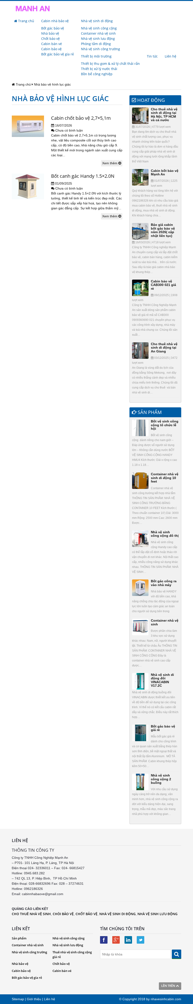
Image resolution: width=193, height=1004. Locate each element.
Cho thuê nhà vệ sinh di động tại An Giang (164, 347)
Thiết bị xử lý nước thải (99, 68)
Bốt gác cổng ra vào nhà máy (164, 583)
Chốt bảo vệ (50, 38)
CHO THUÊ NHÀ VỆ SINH (31, 914)
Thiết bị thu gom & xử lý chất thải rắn (110, 63)
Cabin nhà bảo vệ (55, 21)
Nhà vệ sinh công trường (100, 49)
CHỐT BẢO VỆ (86, 914)
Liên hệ (170, 56)
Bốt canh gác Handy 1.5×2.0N (82, 176)
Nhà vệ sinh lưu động (98, 38)
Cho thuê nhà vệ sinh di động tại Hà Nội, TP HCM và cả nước (164, 114)
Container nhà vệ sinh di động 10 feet (164, 477)
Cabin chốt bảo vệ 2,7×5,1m (81, 118)
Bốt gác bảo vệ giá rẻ (163, 728)
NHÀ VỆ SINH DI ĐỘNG (117, 914)
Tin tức (152, 56)
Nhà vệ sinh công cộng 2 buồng (161, 779)
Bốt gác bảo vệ (52, 28)
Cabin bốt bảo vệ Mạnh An (164, 172)
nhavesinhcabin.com (166, 999)
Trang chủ (25, 21)
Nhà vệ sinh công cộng (99, 28)
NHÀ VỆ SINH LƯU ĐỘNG (157, 914)
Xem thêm (110, 163)
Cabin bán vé (51, 43)
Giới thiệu (34, 999)
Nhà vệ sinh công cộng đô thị (165, 533)
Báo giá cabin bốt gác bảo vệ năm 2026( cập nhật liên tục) (163, 230)
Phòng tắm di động (96, 43)
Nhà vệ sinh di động (97, 21)
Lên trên (168, 985)
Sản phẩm (19, 938)
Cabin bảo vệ (51, 49)
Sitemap (18, 999)
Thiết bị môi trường (96, 56)
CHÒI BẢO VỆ (63, 914)
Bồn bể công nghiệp (97, 74)
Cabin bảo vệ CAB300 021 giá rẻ (163, 284)
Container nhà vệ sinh (98, 33)
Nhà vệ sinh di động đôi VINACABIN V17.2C (162, 680)
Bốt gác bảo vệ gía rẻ (57, 54)
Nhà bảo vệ (50, 33)
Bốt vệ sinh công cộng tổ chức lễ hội (164, 424)
